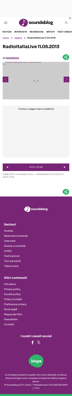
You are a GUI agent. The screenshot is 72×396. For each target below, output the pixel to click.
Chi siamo (10, 284)
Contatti (9, 324)
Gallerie (18, 38)
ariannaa (12, 58)
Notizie (7, 32)
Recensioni (37, 32)
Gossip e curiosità (14, 245)
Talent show (11, 266)
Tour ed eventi (12, 261)
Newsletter (11, 319)
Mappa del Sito (13, 314)
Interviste (20, 32)
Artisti (50, 32)
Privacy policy (12, 289)
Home (6, 38)
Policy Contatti (13, 299)
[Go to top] (65, 385)
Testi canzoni (12, 256)
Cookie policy (12, 294)
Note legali (10, 309)
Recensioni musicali (16, 235)
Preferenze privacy (15, 304)
